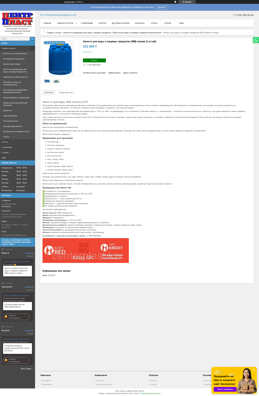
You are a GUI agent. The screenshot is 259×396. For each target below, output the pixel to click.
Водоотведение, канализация (16, 97)
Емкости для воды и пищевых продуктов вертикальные (137, 33)
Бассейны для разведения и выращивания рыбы (15, 91)
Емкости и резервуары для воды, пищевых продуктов (15, 70)
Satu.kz (141, 391)
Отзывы (5, 152)
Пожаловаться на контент (151, 393)
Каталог (153, 380)
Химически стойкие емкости (15, 77)
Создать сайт (69, 2)
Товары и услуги (9, 48)
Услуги (6, 137)
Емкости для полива (12, 64)
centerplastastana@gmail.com (14, 235)
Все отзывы (26, 368)
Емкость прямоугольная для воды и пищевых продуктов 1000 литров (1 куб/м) (16, 270)
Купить (94, 60)
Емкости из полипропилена (15, 53)
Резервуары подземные (14, 59)
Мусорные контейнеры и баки (16, 131)
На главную (46, 380)
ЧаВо (4, 158)
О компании (7, 147)
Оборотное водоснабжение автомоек (15, 104)
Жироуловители (10, 115)
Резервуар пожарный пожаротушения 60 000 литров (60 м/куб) (16, 348)
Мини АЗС (7, 110)
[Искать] (32, 39)
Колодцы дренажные (12, 126)
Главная (47, 23)
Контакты (139, 23)
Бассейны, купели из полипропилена (12, 83)
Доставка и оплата (121, 23)
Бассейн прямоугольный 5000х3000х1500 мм (14, 305)
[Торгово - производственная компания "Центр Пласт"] (17, 19)
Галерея (102, 23)
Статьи (5, 142)
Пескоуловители (10, 121)
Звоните (162, 7)
